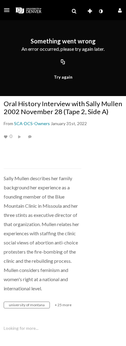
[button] (8, 10)
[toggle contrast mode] (100, 11)
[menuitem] (74, 11)
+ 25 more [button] (63, 305)
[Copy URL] (63, 62)
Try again (63, 77)
